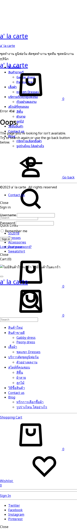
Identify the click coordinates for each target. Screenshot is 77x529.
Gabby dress (26, 337)
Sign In (5, 495)
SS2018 (13, 233)
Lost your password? (16, 247)
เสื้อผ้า (12, 347)
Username (8, 215)
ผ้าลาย (20, 116)
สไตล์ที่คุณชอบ (18, 106)
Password (7, 223)
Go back (68, 177)
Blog (11, 397)
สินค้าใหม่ (15, 327)
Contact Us (16, 195)
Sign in (6, 239)
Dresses (14, 237)
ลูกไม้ (20, 121)
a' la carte (7, 45)
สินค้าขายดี (16, 332)
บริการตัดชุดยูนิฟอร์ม (23, 357)
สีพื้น (19, 111)
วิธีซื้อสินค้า (16, 388)
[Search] (31, 317)
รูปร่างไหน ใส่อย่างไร (30, 145)
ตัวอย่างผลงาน (26, 101)
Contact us (16, 392)
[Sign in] (31, 181)
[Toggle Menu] (1, 59)
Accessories (17, 242)
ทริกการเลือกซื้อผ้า (29, 141)
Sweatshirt (16, 251)
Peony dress (25, 342)
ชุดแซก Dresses (28, 352)
